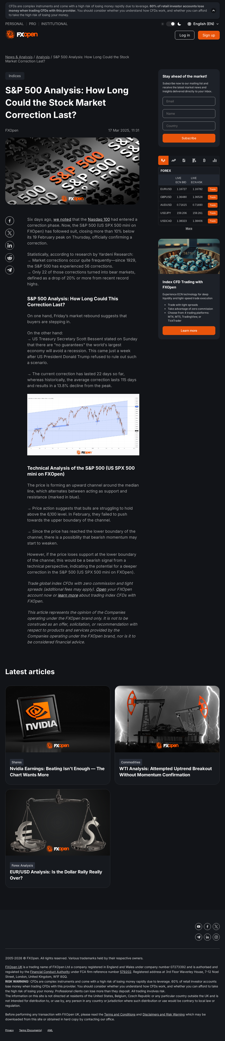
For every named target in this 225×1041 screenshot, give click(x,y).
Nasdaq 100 (99, 219)
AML (50, 1030)
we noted (62, 219)
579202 (125, 972)
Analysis (43, 57)
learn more (68, 595)
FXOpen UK (13, 967)
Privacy (9, 1030)
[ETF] (184, 160)
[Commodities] (194, 160)
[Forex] (163, 160)
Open (101, 589)
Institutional (54, 24)
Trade (213, 189)
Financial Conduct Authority (50, 972)
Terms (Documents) (30, 1030)
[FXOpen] (21, 34)
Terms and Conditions (119, 1014)
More (189, 228)
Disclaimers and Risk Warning (164, 1014)
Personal (14, 24)
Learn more (189, 330)
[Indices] (214, 160)
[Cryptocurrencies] (204, 160)
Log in (185, 35)
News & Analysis (19, 57)
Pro (32, 24)
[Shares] (174, 160)
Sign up (209, 35)
